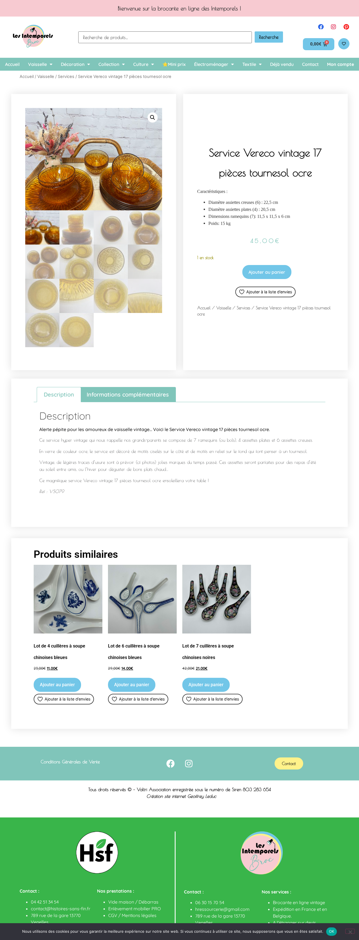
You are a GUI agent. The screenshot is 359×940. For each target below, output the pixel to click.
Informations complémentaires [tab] (128, 394)
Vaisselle (37, 64)
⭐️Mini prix (174, 64)
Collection (108, 64)
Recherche (269, 37)
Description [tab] (59, 394)
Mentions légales (139, 915)
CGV (112, 915)
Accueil (12, 64)
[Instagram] (333, 27)
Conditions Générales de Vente (70, 761)
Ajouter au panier (266, 272)
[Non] (350, 931)
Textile (249, 64)
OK (331, 931)
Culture (140, 64)
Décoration (72, 64)
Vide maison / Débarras (133, 902)
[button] (153, 117)
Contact (310, 64)
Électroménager (211, 64)
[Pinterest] (346, 27)
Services (66, 76)
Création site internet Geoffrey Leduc (181, 796)
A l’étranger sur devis (294, 922)
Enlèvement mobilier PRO (134, 908)
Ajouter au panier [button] (57, 684)
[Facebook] (320, 27)
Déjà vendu (282, 64)
